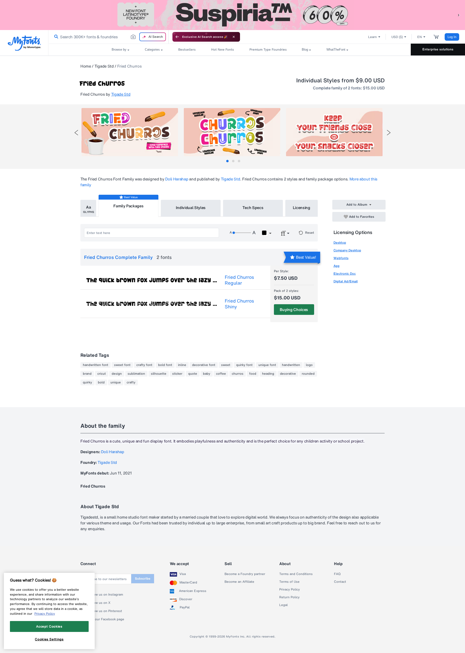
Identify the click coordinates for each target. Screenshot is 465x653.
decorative (288, 374)
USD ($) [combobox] (397, 37)
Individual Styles (191, 207)
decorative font (203, 365)
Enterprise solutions (437, 49)
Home (85, 66)
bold (101, 382)
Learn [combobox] (372, 37)
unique (115, 382)
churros (237, 374)
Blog (305, 49)
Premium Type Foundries (267, 49)
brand (87, 374)
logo (309, 365)
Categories (152, 49)
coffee (221, 374)
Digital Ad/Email (345, 281)
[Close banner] (233, 36)
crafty (131, 382)
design (117, 374)
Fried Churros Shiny (239, 303)
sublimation (136, 374)
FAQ (337, 574)
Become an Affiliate (239, 582)
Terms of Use (289, 582)
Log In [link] (452, 37)
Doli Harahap (176, 179)
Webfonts (341, 258)
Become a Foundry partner (245, 574)
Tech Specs (253, 207)
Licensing (301, 207)
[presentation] (76, 132)
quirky (87, 382)
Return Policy (289, 597)
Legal (283, 605)
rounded (308, 374)
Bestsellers (187, 49)
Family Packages (128, 206)
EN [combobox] (419, 37)
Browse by (119, 49)
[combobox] (108, 37)
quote (192, 374)
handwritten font (95, 365)
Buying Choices (294, 309)
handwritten (291, 365)
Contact (340, 582)
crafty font (144, 365)
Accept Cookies (49, 626)
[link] (55, 37)
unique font (267, 365)
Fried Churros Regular (239, 280)
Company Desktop (347, 250)
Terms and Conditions (296, 574)
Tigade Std (104, 66)
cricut (101, 374)
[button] (459, 15)
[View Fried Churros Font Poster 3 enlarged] (334, 132)
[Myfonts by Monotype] (24, 43)
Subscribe (142, 578)
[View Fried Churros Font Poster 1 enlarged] (130, 132)
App (336, 266)
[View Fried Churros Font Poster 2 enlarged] (232, 132)
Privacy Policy (289, 589)
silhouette (158, 374)
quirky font (244, 365)
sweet (225, 365)
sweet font (122, 365)
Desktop (339, 242)
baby (206, 374)
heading (268, 374)
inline (182, 365)
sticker (177, 374)
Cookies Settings (49, 639)
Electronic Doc (344, 273)
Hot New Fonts (222, 49)
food (252, 374)
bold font (165, 365)
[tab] (227, 161)
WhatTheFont (335, 49)
